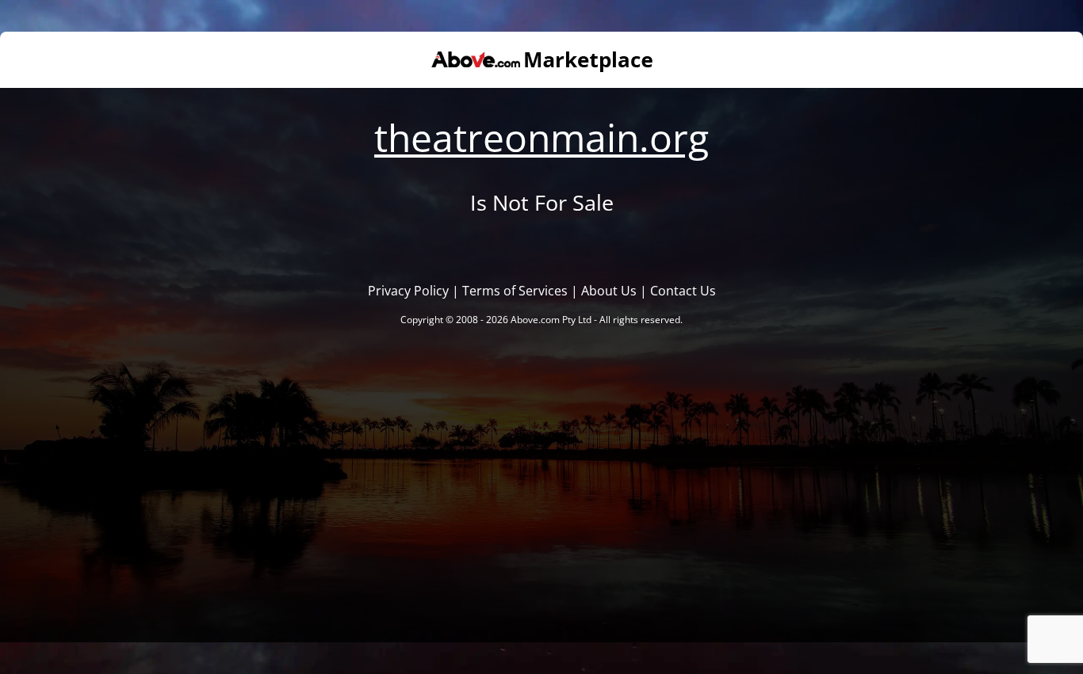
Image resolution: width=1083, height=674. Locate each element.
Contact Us (683, 290)
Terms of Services (515, 290)
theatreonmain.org (541, 137)
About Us (609, 290)
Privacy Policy (408, 290)
